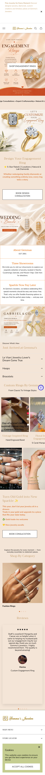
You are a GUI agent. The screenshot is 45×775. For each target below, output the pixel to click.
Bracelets (7, 376)
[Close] (39, 747)
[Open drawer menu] (4, 28)
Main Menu (7, 729)
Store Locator (9, 738)
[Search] (35, 28)
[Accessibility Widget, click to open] (41, 387)
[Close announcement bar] (41, 11)
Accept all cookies (22, 766)
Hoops (6, 368)
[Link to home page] (18, 718)
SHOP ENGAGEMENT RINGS (22, 66)
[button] (19, 611)
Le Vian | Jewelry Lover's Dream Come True (16, 359)
